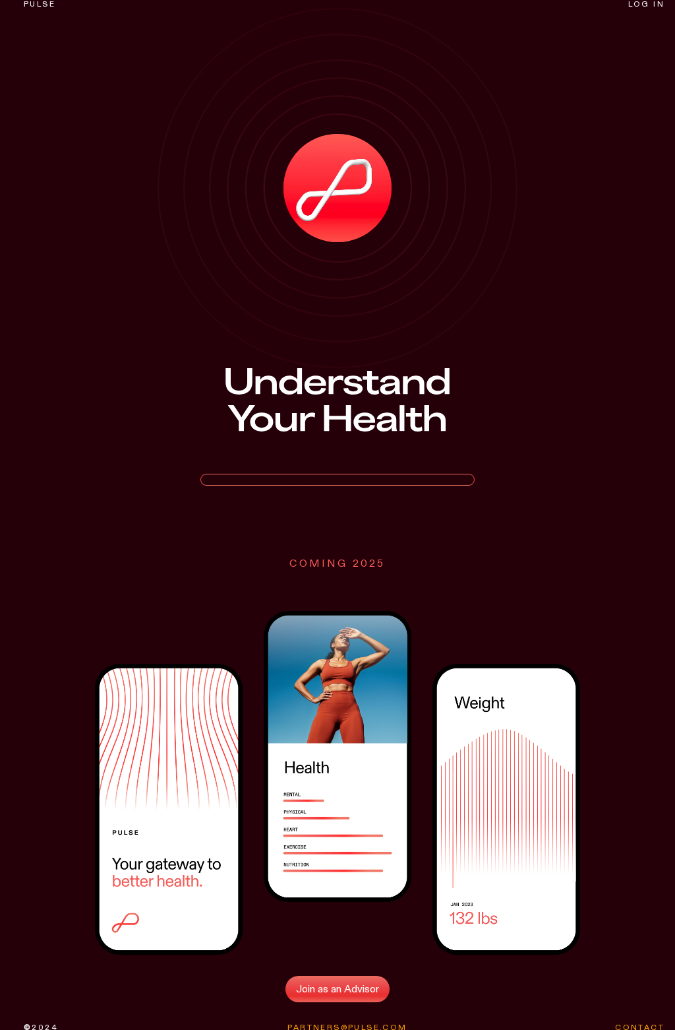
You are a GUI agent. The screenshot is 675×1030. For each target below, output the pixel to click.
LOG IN (646, 4)
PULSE (39, 4)
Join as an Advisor (337, 988)
